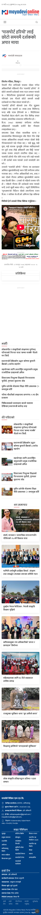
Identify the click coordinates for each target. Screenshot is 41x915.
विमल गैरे (10, 896)
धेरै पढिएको (8, 417)
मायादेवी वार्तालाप (18, 862)
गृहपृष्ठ (3, 833)
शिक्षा (30, 850)
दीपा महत (9, 889)
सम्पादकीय (32, 857)
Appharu (34, 912)
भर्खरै (4, 343)
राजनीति (4, 841)
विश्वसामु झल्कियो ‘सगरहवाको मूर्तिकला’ (19, 746)
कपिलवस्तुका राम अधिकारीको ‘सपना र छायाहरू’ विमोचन (19, 643)
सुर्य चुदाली (9, 885)
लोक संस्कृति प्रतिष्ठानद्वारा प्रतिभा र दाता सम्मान (19, 780)
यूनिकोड (35, 901)
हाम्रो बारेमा (10, 902)
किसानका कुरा (6, 858)
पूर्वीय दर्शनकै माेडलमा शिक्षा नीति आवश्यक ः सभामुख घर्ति (20, 388)
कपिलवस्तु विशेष (5, 850)
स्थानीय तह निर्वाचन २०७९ (33, 838)
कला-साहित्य (6, 854)
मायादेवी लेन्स (19, 857)
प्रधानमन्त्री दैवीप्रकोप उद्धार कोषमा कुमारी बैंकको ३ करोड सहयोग (18, 363)
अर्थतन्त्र (4, 844)
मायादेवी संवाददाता (15, 55)
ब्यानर (31, 853)
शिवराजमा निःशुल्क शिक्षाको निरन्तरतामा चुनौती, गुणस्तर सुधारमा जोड (18, 379)
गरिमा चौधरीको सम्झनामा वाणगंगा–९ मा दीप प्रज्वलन (20, 396)
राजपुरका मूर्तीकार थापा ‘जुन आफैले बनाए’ (20, 714)
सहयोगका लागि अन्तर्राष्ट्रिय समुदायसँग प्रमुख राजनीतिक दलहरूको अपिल (20, 371)
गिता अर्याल (10, 893)
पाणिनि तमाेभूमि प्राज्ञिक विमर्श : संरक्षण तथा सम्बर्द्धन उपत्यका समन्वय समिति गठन (20, 572)
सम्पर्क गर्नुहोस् (27, 902)
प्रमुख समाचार (6, 837)
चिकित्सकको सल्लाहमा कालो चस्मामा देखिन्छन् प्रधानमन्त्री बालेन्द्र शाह (17, 405)
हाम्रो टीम (4, 902)
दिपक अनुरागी (13, 878)
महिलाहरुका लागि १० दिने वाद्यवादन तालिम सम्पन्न (18, 679)
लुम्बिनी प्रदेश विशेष (19, 849)
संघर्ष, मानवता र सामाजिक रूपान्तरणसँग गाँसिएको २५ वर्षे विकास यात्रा (19, 536)
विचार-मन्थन (33, 833)
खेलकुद (17, 837)
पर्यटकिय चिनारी (18, 842)
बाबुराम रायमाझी (11, 882)
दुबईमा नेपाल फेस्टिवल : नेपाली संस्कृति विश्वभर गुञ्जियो (19, 608)
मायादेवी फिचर (20, 853)
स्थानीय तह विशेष (32, 845)
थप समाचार (20, 505)
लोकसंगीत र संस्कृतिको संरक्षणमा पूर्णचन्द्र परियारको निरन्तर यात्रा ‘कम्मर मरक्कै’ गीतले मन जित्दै (19, 352)
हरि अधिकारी (9, 874)
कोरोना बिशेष (19, 833)
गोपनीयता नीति (18, 902)
